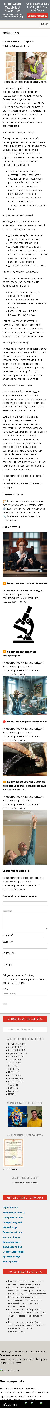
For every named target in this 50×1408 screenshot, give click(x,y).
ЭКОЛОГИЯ (13, 1085)
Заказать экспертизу (37, 15)
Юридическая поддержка (25, 1018)
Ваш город (8, 964)
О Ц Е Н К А (13, 1066)
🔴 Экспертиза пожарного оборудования (25, 721)
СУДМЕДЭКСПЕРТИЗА (17, 1053)
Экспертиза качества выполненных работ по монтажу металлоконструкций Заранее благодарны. (27, 1290)
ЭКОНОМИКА (13, 1069)
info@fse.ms (37, 10)
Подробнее (30, 1399)
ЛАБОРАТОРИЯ (14, 1059)
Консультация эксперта (25, 1271)
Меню (44, 24)
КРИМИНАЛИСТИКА (16, 1044)
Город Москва (10, 1207)
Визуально (5, 911)
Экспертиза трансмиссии (16, 870)
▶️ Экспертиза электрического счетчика (25, 583)
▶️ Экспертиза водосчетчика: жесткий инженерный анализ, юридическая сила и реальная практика (24, 786)
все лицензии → (10, 1169)
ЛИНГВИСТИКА (14, 1063)
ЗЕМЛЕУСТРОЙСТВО (16, 1050)
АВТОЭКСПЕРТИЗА (16, 1056)
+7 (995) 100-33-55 (37, 7)
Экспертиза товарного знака (25, 1182)
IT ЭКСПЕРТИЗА (14, 1075)
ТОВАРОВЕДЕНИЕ (15, 1078)
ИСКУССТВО (13, 1088)
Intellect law (13, 1091)
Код (10, 911)
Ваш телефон (9, 952)
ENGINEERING (13, 1072)
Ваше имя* (8, 941)
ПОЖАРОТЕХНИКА (16, 1081)
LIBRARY (11, 1094)
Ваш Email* (8, 935)
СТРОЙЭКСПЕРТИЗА (11, 33)
